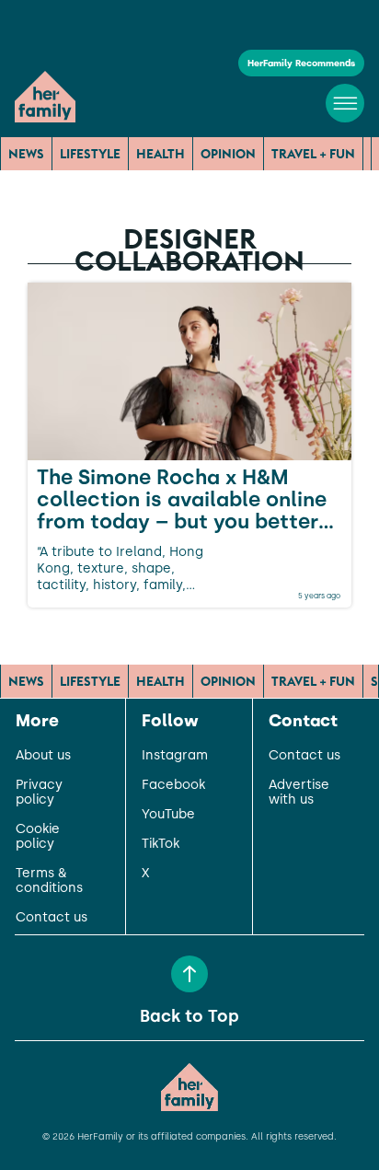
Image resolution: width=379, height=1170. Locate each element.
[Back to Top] (189, 974)
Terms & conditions (49, 881)
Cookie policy (38, 836)
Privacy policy (39, 792)
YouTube (168, 814)
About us (43, 755)
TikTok (160, 844)
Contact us (51, 917)
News (26, 153)
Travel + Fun (313, 153)
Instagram (175, 755)
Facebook (173, 785)
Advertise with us (299, 792)
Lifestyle (90, 153)
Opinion (228, 153)
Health (160, 153)
